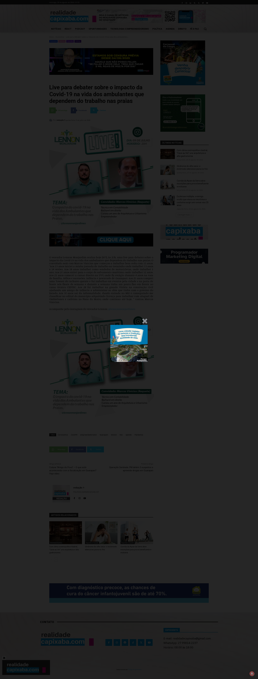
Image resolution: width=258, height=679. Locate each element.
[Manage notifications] (251, 673)
